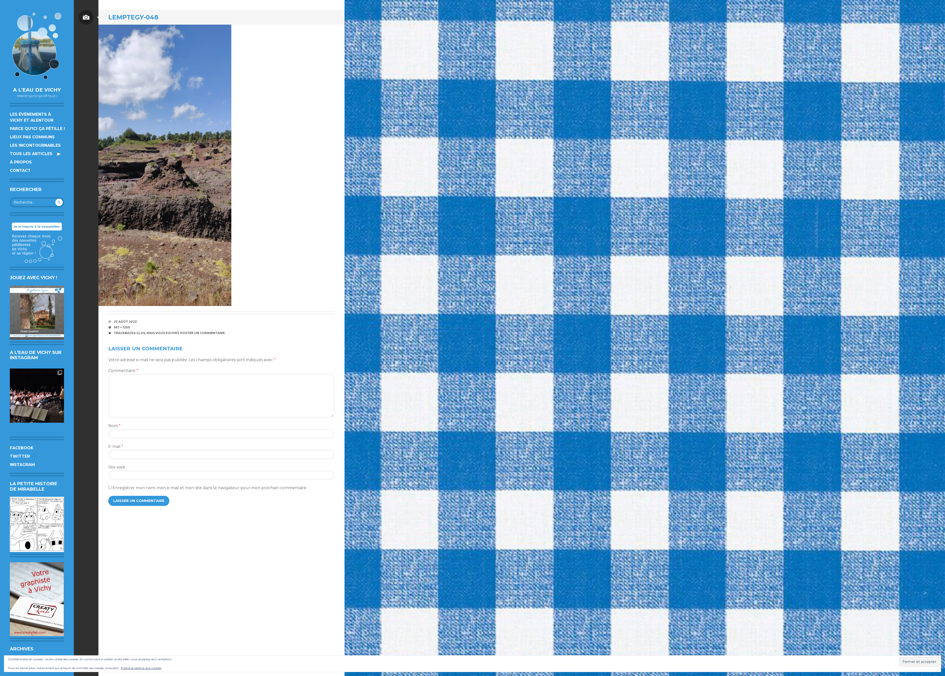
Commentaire (123, 370)
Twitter (20, 456)
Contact (20, 170)
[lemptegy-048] (164, 165)
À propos (21, 162)
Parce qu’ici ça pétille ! (37, 128)
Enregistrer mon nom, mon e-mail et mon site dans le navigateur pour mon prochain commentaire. (209, 487)
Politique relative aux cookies (141, 668)
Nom (114, 425)
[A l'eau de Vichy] (37, 46)
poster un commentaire (202, 333)
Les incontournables (35, 145)
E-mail (115, 446)
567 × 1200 (122, 327)
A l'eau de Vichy (37, 90)
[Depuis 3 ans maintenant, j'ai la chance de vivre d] (37, 396)
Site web (116, 467)
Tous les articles (31, 153)
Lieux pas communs (32, 137)
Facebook (21, 448)
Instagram (22, 464)
